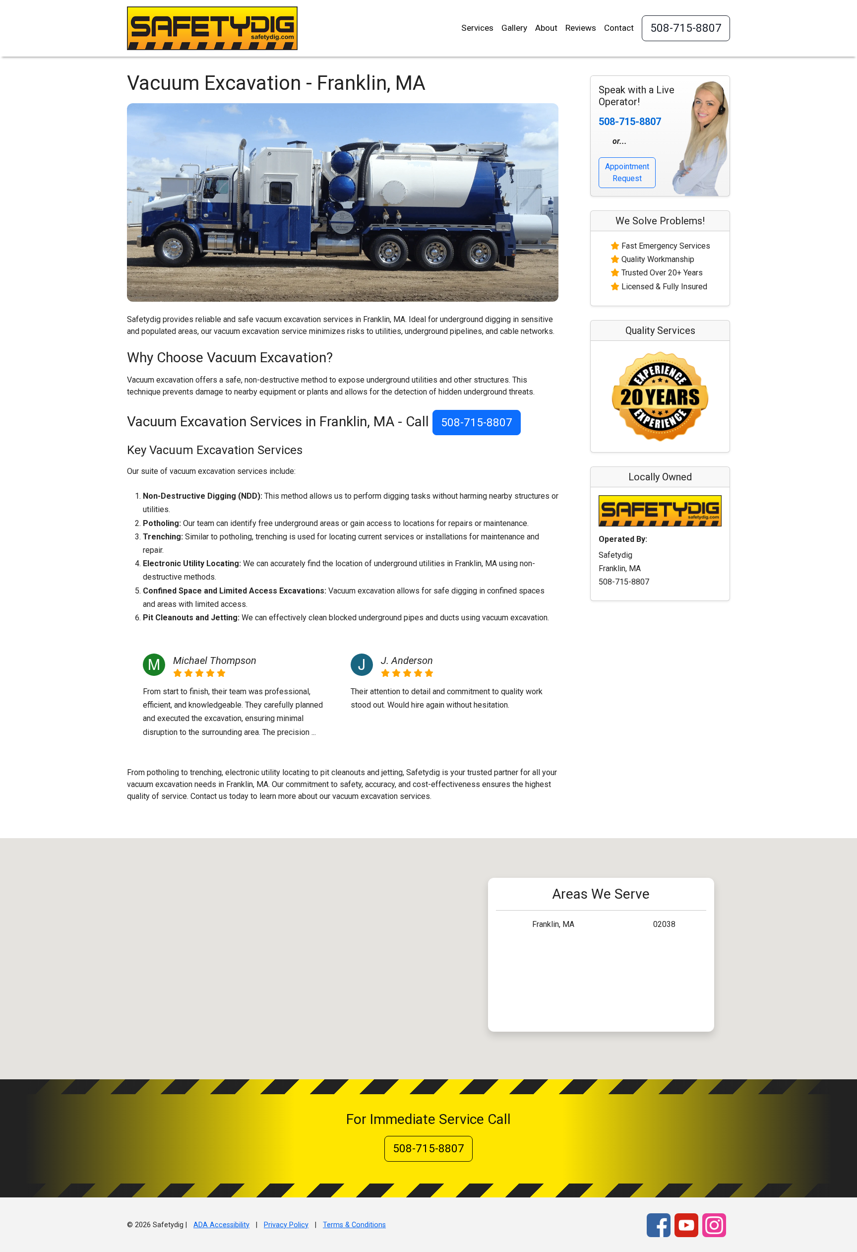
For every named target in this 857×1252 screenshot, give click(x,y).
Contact (619, 28)
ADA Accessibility (221, 1225)
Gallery (514, 28)
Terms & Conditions (354, 1225)
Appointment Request (627, 172)
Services (477, 28)
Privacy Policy (286, 1225)
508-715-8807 (686, 27)
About (546, 28)
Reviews (580, 28)
